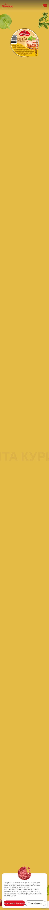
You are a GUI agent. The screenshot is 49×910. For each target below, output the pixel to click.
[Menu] (45, 5)
